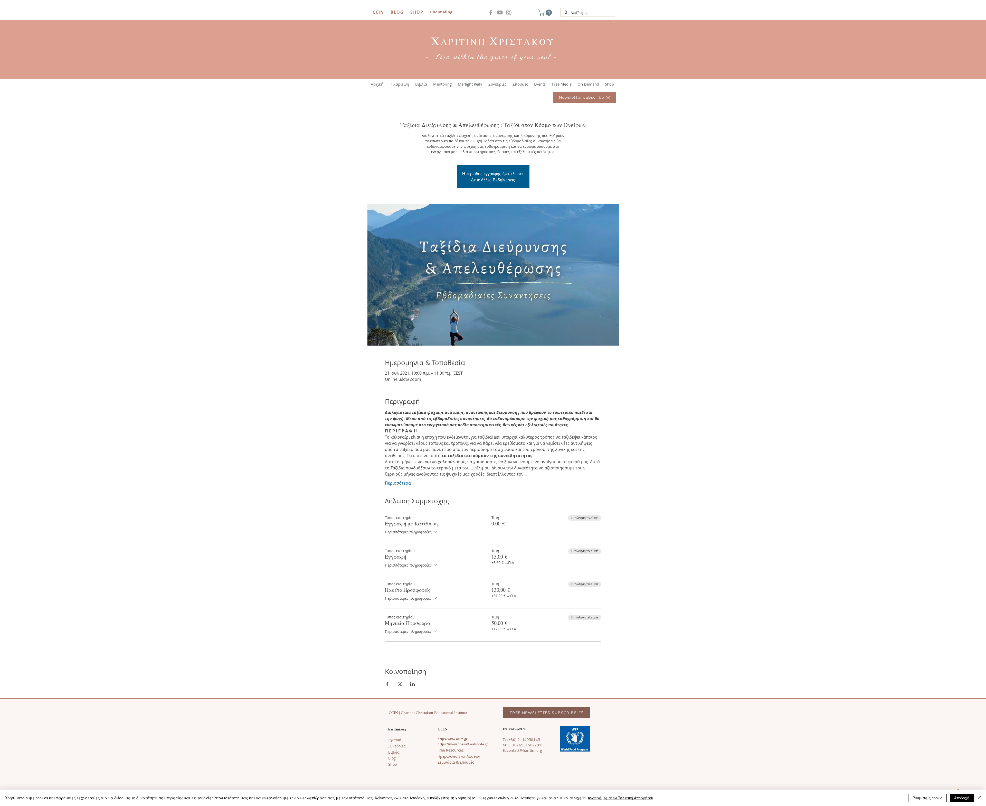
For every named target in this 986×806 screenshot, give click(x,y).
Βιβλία (394, 752)
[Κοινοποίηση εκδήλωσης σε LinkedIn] (412, 684)
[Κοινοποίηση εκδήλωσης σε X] (399, 684)
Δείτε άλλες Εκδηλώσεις (493, 180)
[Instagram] (508, 12)
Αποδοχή (961, 797)
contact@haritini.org (524, 750)
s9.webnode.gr (477, 744)
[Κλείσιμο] (980, 798)
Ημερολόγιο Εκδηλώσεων (459, 756)
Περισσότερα (398, 483)
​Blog (392, 758)
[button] (545, 13)
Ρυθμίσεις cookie (927, 797)
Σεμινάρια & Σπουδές (456, 762)
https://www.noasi (452, 744)
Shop (392, 764)
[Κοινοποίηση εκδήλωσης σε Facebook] (387, 684)
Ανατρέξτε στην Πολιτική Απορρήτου (620, 797)
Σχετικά (394, 739)
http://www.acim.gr (452, 739)
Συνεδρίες (396, 746)
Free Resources (451, 750)
